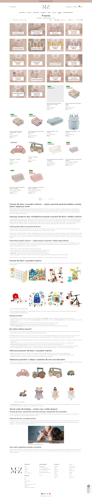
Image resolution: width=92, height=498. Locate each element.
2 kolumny (78, 20)
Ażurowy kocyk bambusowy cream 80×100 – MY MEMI (55, 160)
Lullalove (70, 464)
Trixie (70, 475)
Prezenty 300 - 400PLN (36, 63)
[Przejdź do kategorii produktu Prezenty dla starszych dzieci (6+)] (73, 76)
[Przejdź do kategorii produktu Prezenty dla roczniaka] (18, 76)
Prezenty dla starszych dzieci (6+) (74, 79)
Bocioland (56, 469)
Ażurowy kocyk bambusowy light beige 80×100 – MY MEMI (17, 188)
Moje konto (26, 469)
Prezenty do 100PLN (37, 49)
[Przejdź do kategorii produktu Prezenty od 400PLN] (55, 60)
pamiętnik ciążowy (37, 319)
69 (49, 199)
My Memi (70, 469)
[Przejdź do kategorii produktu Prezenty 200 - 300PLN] (18, 60)
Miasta (25, 482)
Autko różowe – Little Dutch (15, 159)
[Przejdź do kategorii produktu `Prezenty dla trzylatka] (55, 76)
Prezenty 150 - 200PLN (74, 48)
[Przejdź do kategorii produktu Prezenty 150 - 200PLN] (73, 45)
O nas (25, 477)
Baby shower (55, 33)
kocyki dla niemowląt (58, 319)
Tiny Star (70, 474)
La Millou (56, 474)
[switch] (88, 492)
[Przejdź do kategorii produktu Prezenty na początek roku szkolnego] (36, 29)
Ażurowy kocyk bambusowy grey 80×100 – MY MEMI (73, 160)
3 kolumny (80, 20)
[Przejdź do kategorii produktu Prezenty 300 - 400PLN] (36, 60)
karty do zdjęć (45, 318)
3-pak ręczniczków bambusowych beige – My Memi (73, 104)
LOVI (55, 477)
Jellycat (55, 473)
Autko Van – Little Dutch (32, 157)
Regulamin (26, 485)
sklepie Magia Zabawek (15, 404)
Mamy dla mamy (72, 466)
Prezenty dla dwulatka (37, 80)
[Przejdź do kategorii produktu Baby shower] (55, 29)
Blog (25, 479)
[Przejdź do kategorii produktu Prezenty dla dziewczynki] (73, 29)
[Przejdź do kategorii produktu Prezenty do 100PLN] (36, 45)
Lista (76, 20)
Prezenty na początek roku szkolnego (37, 32)
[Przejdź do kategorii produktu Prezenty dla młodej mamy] (18, 91)
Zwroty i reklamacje (27, 473)
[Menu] (90, 484)
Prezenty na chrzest (18, 33)
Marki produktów (27, 481)
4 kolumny (81, 20)
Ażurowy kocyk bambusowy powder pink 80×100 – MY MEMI (36, 188)
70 (51, 199)
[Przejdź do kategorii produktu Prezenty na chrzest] (18, 29)
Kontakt (25, 471)
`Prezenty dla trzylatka (55, 79)
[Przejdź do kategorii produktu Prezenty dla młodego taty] (36, 91)
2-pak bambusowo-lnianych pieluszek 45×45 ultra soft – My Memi (54, 104)
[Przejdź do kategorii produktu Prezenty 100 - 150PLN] (55, 45)
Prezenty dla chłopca (18, 49)
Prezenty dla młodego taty (37, 94)
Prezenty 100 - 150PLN (55, 48)
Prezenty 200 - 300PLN (18, 63)
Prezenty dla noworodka (74, 63)
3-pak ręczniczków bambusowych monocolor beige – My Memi (16, 132)
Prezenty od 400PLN (55, 64)
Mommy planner (72, 467)
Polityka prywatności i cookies (29, 484)
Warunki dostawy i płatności (29, 487)
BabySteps (56, 466)
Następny (53, 199)
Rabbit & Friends (72, 470)
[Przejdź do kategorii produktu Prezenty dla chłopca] (18, 45)
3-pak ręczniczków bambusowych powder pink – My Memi (36, 132)
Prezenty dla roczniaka (18, 79)
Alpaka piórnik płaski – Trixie (52, 131)
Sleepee (70, 472)
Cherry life (56, 471)
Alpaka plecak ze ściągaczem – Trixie (72, 131)
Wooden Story (71, 477)
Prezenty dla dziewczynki (74, 32)
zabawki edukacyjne (18, 325)
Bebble (55, 468)
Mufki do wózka (13, 253)
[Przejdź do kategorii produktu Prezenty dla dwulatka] (36, 76)
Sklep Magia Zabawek (47, 18)
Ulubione (26, 468)
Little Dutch (56, 476)
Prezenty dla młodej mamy (18, 94)
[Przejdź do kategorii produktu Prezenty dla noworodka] (73, 60)
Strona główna (39, 18)
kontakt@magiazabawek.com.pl (45, 472)
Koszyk (25, 466)
